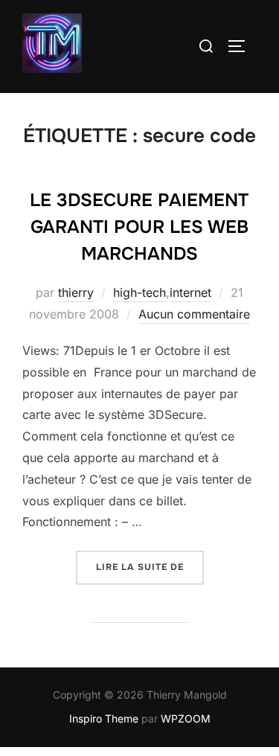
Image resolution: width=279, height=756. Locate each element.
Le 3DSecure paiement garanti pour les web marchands (139, 227)
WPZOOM (186, 718)
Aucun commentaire (194, 314)
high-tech (139, 292)
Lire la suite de (150, 566)
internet (190, 292)
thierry (76, 292)
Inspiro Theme (103, 718)
